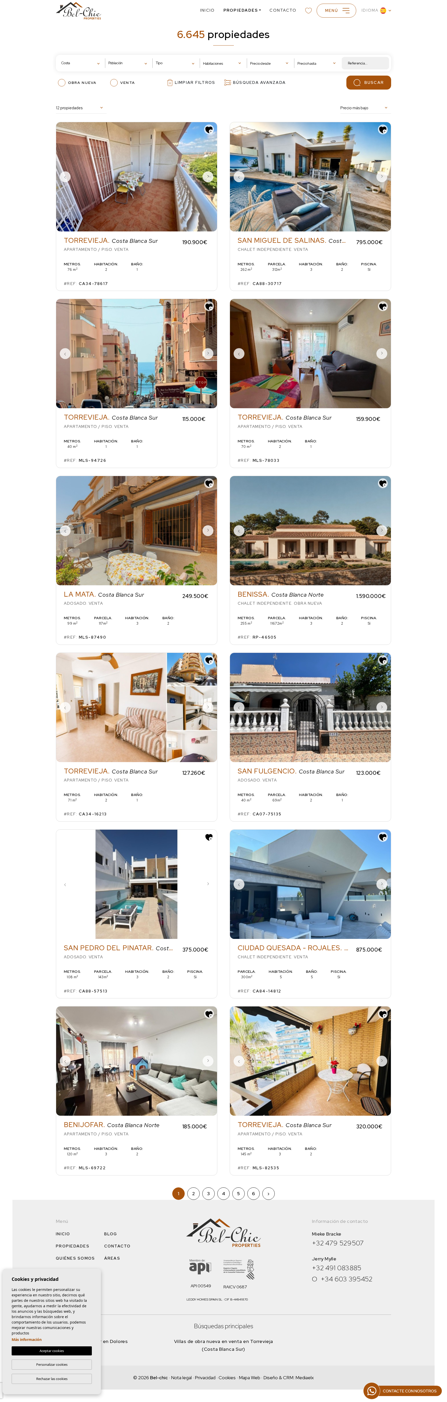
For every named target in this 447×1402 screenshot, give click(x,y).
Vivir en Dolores (110, 1341)
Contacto (283, 10)
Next (208, 176)
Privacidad (205, 1378)
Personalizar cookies (52, 1364)
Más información (27, 1339)
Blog (110, 1234)
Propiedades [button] (241, 10)
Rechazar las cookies (52, 1378)
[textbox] (77, 63)
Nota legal (181, 1378)
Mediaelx (304, 1378)
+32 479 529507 (338, 1243)
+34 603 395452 (347, 1279)
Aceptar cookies (52, 1350)
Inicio (207, 10)
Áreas (112, 1258)
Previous (65, 176)
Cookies (227, 1378)
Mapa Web (249, 1378)
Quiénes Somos (75, 1258)
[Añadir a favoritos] (209, 129)
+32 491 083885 (337, 1268)
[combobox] (81, 63)
